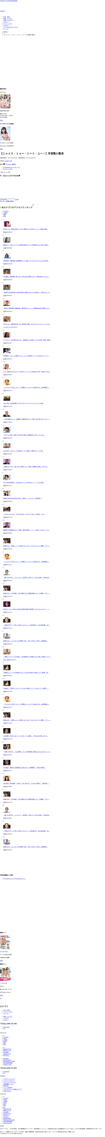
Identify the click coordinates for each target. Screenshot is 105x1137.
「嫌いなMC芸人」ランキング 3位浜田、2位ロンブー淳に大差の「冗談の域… (26, 577)
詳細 (1, 120)
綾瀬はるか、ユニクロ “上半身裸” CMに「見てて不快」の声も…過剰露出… (25, 641)
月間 (4, 216)
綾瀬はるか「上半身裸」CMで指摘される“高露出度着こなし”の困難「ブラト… (26, 593)
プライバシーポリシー (9, 1082)
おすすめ (6, 211)
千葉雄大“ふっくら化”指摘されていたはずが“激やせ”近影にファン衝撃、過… (26, 672)
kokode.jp (5, 1058)
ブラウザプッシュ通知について (12, 1089)
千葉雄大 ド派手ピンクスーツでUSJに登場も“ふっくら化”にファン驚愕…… (26, 688)
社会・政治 (6, 16)
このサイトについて (9, 1079)
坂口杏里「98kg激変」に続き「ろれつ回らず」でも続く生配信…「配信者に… (26, 783)
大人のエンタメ (13, 27)
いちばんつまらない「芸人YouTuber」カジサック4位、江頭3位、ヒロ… (24, 514)
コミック (6, 29)
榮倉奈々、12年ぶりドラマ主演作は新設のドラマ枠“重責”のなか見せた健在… (26, 245)
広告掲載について (8, 1084)
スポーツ (6, 22)
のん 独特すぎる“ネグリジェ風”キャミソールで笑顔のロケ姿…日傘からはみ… (26, 371)
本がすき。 (6, 1055)
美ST (4, 1044)
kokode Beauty (7, 1060)
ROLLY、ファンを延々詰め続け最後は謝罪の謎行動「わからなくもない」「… (26, 609)
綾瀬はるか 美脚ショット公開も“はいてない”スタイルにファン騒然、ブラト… (26, 546)
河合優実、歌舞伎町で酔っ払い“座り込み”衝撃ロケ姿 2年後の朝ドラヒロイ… (26, 276)
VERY (5, 1038)
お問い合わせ (7, 1091)
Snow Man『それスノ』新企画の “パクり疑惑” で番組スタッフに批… (23, 451)
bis (4, 1047)
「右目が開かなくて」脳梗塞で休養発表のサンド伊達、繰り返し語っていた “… (26, 419)
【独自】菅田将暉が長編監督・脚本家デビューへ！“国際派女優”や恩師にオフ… (26, 308)
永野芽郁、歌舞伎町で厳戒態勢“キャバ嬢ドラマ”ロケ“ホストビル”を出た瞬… (26, 260)
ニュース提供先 (7, 1087)
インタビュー (10, 20)
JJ (3, 1035)
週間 (4, 214)
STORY (5, 1040)
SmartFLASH (7, 1054)
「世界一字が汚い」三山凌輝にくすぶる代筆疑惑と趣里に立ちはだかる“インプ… (27, 751)
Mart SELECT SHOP (9, 1061)
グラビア (6, 25)
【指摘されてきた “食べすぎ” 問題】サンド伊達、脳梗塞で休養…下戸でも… (25, 466)
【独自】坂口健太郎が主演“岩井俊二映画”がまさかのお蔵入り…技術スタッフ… (26, 292)
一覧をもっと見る (5, 172)
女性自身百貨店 (7, 1063)
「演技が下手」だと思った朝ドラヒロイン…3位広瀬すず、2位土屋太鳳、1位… (26, 625)
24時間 (5, 213)
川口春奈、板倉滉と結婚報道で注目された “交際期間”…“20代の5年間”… (24, 767)
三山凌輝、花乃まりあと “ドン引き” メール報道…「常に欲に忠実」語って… (25, 736)
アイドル (6, 27)
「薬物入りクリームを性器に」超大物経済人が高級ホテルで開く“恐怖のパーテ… (27, 656)
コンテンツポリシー (9, 1080)
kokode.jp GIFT (7, 1064)
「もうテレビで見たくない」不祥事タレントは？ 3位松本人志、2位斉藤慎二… (26, 387)
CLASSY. (6, 1037)
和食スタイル (7, 1050)
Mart (4, 1043)
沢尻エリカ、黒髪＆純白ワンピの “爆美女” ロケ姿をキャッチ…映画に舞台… (25, 229)
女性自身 (6, 1052)
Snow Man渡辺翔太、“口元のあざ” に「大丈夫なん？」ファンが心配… (24, 482)
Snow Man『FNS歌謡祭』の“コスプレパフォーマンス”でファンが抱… (23, 403)
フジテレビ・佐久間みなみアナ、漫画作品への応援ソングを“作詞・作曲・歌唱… (27, 340)
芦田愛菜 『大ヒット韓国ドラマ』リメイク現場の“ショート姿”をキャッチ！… (26, 355)
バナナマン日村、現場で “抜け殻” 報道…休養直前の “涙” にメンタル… (24, 435)
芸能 (4, 20)
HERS (5, 1041)
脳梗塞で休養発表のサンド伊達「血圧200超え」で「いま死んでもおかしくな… (26, 530)
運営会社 (6, 1086)
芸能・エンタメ (7, 18)
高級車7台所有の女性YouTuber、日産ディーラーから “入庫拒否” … (22, 498)
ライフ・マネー (7, 23)
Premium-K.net (7, 1049)
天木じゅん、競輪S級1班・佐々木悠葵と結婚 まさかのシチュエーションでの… (27, 324)
